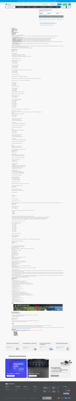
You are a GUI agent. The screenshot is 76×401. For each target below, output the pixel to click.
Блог (13, 3)
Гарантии (25, 3)
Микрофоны (35, 6)
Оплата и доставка (32, 3)
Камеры (28, 6)
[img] (38, 368)
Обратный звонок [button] (53, 4)
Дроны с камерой (36, 387)
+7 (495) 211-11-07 (53, 3)
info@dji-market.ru (45, 3)
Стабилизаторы (43, 6)
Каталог (16, 3)
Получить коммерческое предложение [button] (9, 389)
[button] (68, 6)
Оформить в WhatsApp (51, 19)
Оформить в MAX (59, 19)
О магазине (21, 3)
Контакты (38, 3)
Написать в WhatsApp (26, 389)
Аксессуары (51, 6)
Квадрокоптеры (21, 6)
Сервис (57, 6)
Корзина (16, 390)
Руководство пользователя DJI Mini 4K (35, 330)
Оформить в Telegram (42, 19)
